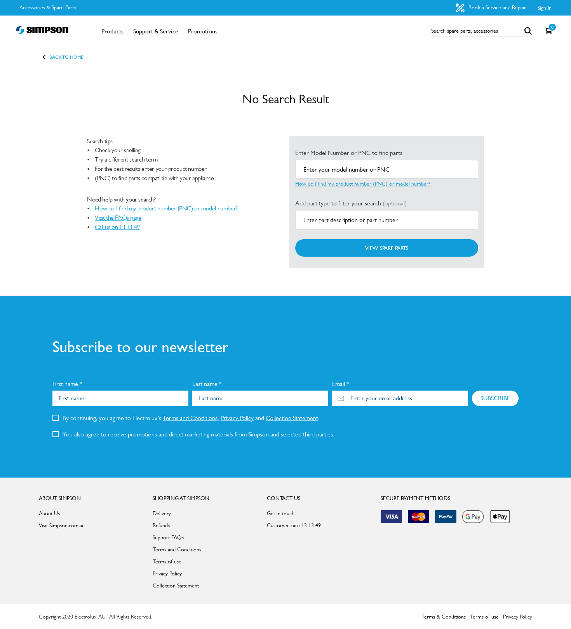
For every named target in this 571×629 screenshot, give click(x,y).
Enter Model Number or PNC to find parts (348, 152)
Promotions (203, 31)
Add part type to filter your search (351, 203)
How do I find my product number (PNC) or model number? (166, 208)
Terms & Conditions (443, 616)
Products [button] (112, 31)
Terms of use (167, 561)
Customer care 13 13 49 (294, 525)
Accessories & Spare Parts (47, 7)
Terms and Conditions (190, 418)
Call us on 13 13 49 (117, 227)
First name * (67, 383)
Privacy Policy (237, 418)
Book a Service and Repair (496, 7)
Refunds (161, 525)
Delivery (162, 513)
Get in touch (280, 513)
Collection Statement (292, 418)
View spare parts (386, 247)
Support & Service (155, 31)
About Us (49, 513)
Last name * (206, 383)
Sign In (545, 8)
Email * (340, 383)
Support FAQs (168, 537)
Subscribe (495, 398)
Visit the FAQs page (118, 217)
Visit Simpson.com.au (62, 525)
